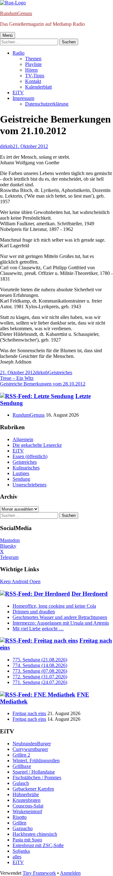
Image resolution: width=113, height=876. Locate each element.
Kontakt (33, 81)
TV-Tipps (34, 75)
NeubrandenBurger (32, 743)
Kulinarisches (26, 467)
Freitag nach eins (29, 713)
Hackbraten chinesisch (35, 834)
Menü (8, 35)
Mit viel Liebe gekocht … (38, 628)
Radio (18, 53)
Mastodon (10, 540)
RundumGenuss (16, 13)
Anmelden (70, 873)
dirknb (6, 146)
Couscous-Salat (28, 805)
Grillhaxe (22, 766)
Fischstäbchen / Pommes (37, 777)
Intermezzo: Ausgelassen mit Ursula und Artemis (61, 623)
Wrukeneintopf (27, 811)
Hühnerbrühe (26, 794)
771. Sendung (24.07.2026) (40, 682)
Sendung (21, 479)
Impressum (23, 98)
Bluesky (8, 546)
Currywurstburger (30, 749)
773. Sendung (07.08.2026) (40, 671)
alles (17, 856)
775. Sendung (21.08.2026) (40, 659)
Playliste (33, 64)
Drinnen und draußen (34, 611)
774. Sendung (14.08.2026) (40, 665)
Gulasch (21, 783)
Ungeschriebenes (29, 484)
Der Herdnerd (90, 593)
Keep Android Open (20, 581)
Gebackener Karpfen (33, 788)
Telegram (9, 557)
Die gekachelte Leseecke (37, 445)
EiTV (18, 92)
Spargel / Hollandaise (34, 772)
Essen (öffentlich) (30, 456)
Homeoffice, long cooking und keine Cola (54, 606)
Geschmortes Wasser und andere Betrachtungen (60, 617)
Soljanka (21, 851)
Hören (31, 70)
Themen (33, 58)
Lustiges (21, 473)
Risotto (20, 817)
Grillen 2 (21, 755)
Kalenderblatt (38, 87)
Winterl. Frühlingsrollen (36, 760)
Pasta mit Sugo (27, 839)
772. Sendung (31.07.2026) (40, 676)
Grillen (19, 822)
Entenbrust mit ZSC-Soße (38, 845)
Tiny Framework (39, 873)
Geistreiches (60, 372)
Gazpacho (23, 828)
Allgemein (23, 439)
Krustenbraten (26, 800)
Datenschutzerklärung (46, 104)
